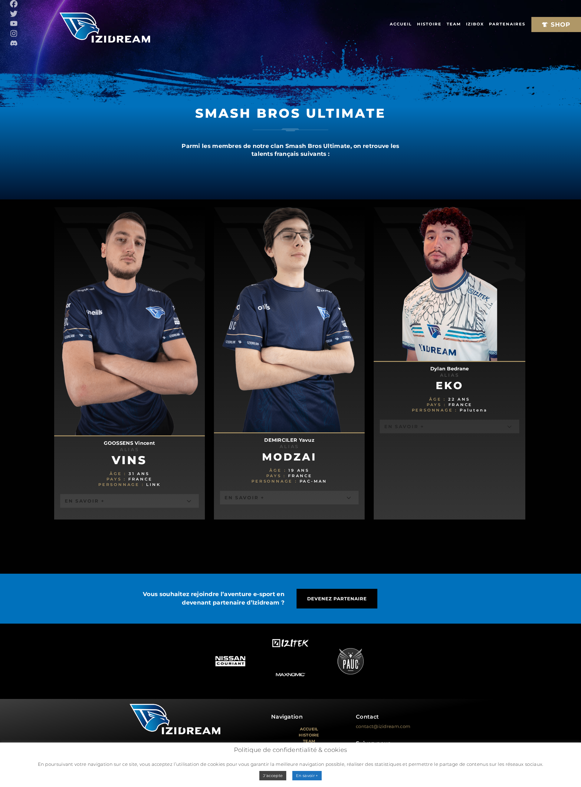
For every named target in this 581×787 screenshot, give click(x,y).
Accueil (401, 23)
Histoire (429, 23)
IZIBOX (475, 23)
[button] (129, 501)
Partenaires (507, 23)
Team (454, 23)
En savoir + (85, 501)
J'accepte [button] (273, 775)
